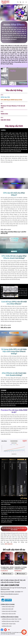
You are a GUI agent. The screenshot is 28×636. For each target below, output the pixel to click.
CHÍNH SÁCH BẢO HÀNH (8, 606)
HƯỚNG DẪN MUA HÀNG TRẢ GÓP (10, 621)
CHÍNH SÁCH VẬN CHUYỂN (9, 613)
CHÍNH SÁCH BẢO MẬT (7, 609)
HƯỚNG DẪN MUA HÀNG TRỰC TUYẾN (11, 619)
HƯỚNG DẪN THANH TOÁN (8, 623)
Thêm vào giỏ (7, 573)
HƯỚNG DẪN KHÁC (7, 626)
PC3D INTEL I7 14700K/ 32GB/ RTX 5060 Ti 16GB (20, 569)
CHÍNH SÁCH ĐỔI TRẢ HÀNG (9, 611)
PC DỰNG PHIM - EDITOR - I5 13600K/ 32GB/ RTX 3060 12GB (7, 569)
